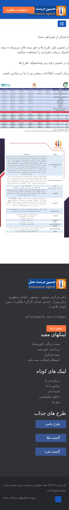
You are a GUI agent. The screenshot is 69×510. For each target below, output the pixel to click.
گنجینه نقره (52, 458)
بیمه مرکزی (52, 361)
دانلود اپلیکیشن (49, 403)
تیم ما (56, 409)
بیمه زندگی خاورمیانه (46, 350)
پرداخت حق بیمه (48, 356)
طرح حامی (52, 431)
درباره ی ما (52, 387)
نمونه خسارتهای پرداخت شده (19, 504)
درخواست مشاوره (17, 16)
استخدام (54, 398)
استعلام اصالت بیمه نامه (44, 366)
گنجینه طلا (53, 444)
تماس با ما (56, 335)
